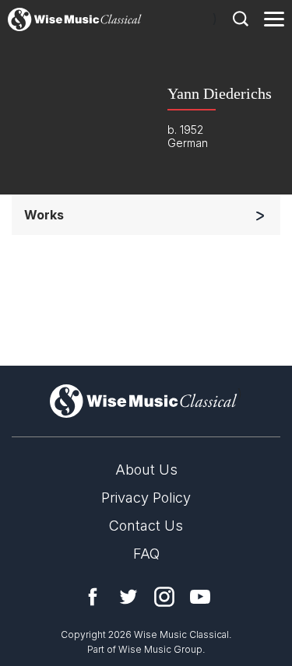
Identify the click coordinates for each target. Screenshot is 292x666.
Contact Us (146, 525)
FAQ (146, 553)
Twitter (128, 597)
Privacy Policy (146, 497)
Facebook (93, 597)
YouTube (200, 597)
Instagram (164, 597)
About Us (146, 469)
